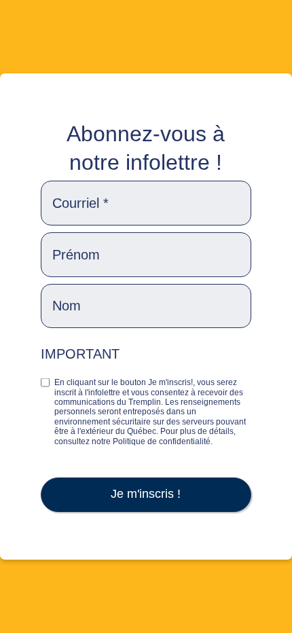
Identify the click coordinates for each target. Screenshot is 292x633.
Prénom (76, 254)
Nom (66, 305)
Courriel (80, 203)
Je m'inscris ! (146, 494)
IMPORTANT (80, 353)
